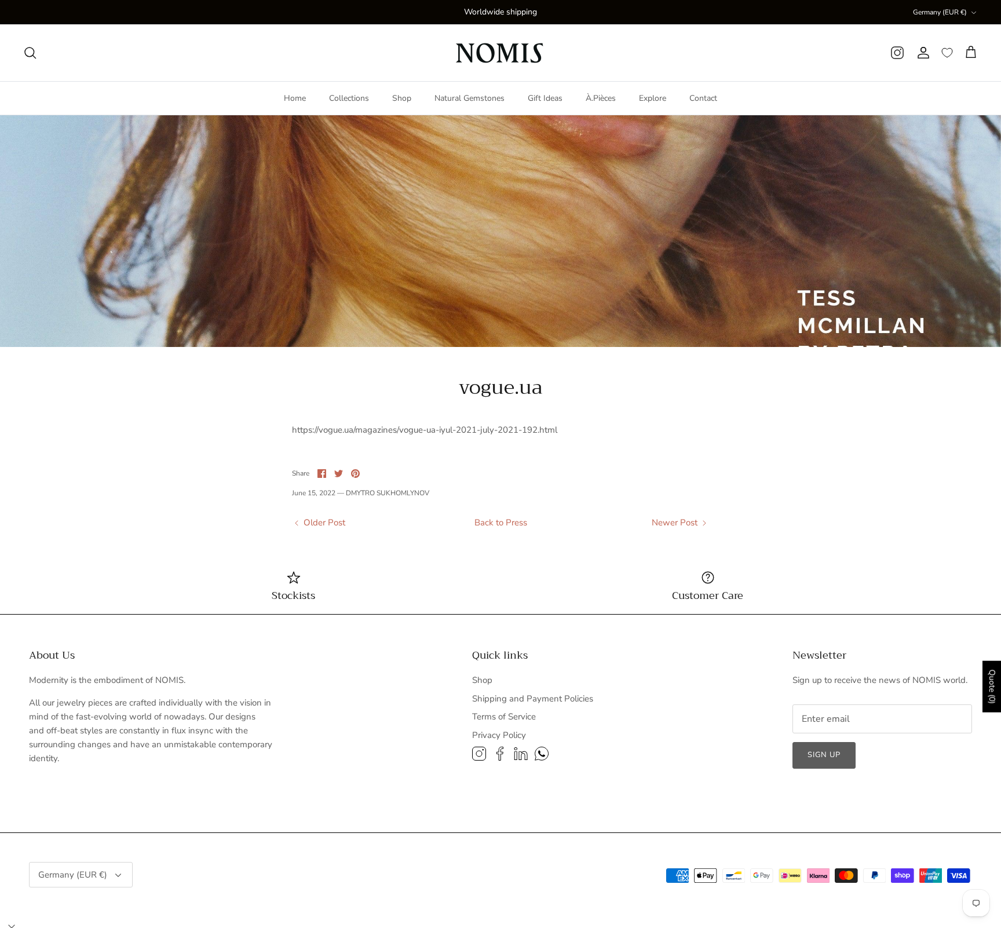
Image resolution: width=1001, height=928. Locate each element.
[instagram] (897, 53)
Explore (652, 98)
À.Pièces (601, 98)
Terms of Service (504, 716)
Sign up (824, 755)
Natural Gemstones (469, 98)
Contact (703, 98)
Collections (349, 98)
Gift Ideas (545, 98)
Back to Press (500, 522)
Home (295, 98)
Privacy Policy (499, 735)
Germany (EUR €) (940, 12)
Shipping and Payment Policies (532, 698)
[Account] (923, 53)
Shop (401, 98)
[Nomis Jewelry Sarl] (501, 53)
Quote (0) (992, 687)
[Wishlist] (947, 53)
